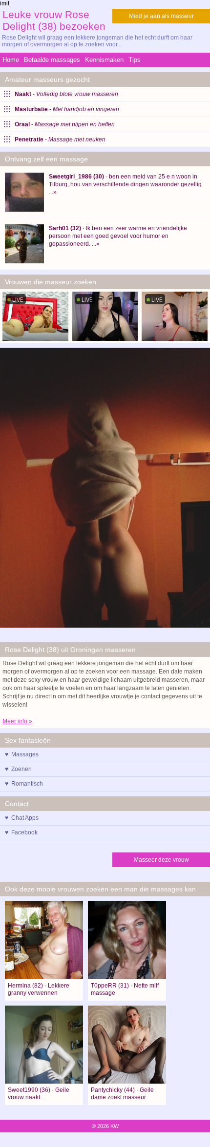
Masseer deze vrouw (161, 859)
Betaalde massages (52, 59)
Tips (134, 59)
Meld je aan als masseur (161, 16)
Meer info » (17, 721)
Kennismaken (104, 59)
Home (10, 59)
